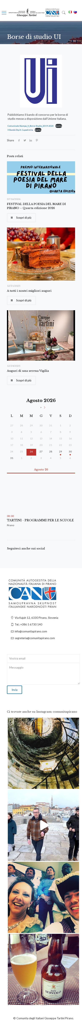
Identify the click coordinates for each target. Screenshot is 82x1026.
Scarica (58, 126)
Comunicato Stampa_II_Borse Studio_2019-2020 (31, 126)
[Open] (43, 753)
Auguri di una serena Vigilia (28, 371)
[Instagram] (74, 784)
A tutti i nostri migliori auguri (29, 291)
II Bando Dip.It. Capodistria (20, 130)
